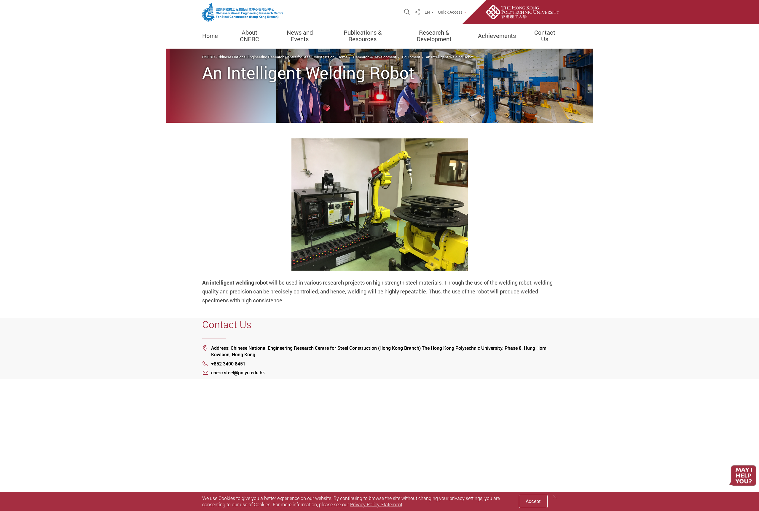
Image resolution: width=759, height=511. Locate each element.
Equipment (411, 57)
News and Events (300, 35)
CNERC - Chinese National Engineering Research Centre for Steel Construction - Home (274, 57)
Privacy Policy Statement (376, 504)
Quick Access (450, 12)
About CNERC (249, 35)
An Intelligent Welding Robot (450, 57)
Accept (533, 501)
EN (427, 12)
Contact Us (544, 35)
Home (210, 36)
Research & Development (434, 35)
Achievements (497, 36)
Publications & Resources (363, 35)
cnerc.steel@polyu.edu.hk (238, 372)
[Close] (555, 496)
